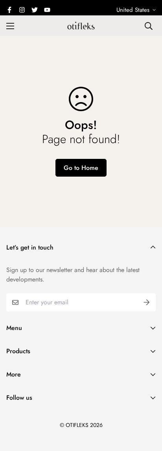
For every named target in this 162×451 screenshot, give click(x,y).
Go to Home (81, 167)
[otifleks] (81, 26)
